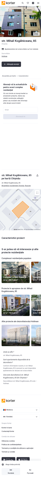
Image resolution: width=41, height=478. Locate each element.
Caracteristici (23, 76)
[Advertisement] (20, 146)
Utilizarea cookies (8, 441)
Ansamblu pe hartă (9, 76)
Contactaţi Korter (8, 431)
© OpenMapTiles (18, 229)
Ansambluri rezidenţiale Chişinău (13, 186)
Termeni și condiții (8, 452)
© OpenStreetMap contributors (32, 229)
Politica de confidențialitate (11, 445)
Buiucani (28, 186)
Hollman (4, 56)
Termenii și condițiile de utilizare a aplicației (17, 448)
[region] (20, 209)
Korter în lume (7, 428)
